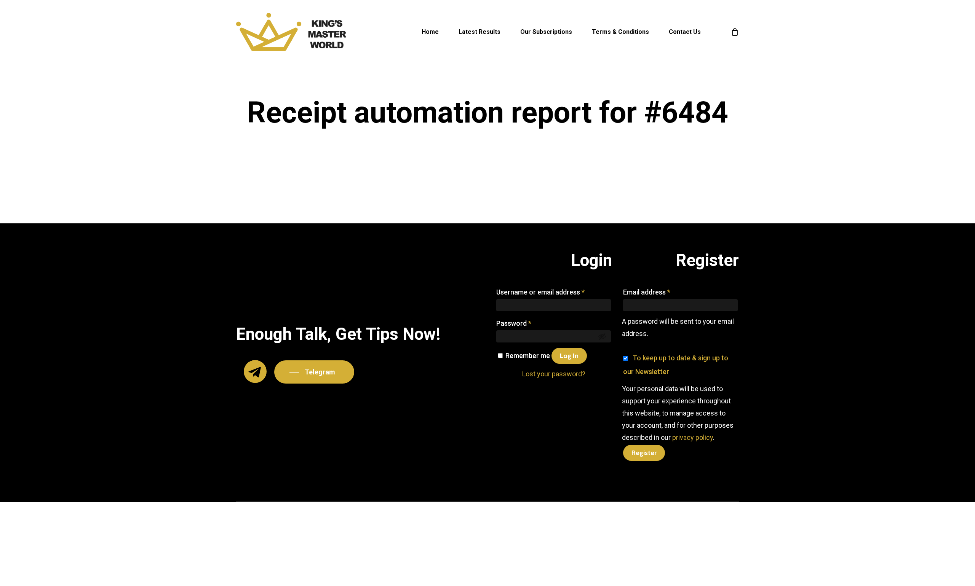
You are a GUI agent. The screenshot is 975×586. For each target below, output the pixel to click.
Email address (646, 292)
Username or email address (540, 292)
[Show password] (602, 336)
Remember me (528, 356)
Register (644, 453)
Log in (569, 356)
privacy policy (692, 437)
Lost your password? (553, 374)
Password (513, 323)
